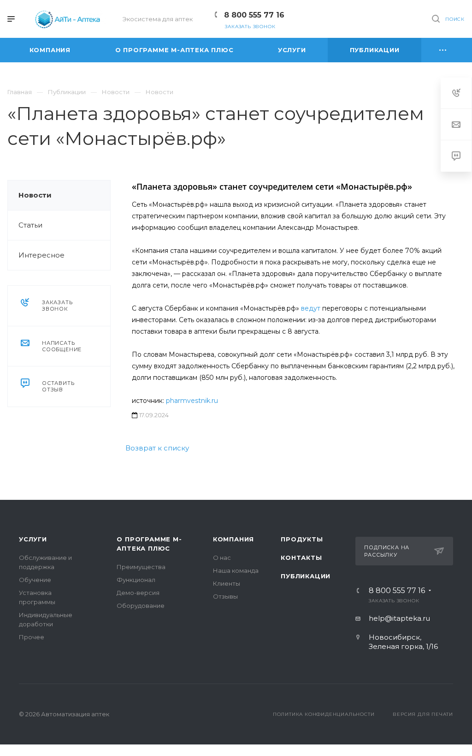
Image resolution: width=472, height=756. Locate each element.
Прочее (31, 637)
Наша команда (236, 570)
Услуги (33, 539)
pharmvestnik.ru (192, 400)
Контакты (301, 557)
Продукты (302, 539)
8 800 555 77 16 (254, 15)
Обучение (35, 579)
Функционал (136, 579)
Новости (35, 195)
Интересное (41, 255)
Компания (233, 539)
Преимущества (141, 566)
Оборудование (141, 605)
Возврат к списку (157, 448)
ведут (310, 308)
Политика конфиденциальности (324, 714)
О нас (222, 557)
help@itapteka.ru (399, 618)
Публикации (305, 576)
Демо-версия (138, 592)
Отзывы (225, 596)
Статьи (30, 225)
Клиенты (226, 583)
